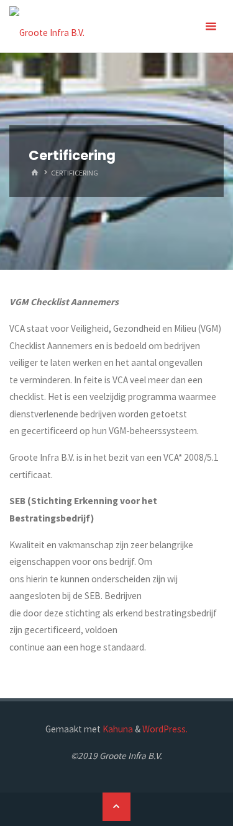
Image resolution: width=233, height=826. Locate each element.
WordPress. (165, 729)
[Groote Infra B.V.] (47, 26)
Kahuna (117, 729)
